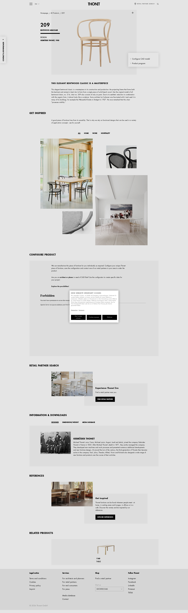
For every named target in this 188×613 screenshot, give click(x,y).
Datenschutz (74, 310)
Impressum (81, 310)
